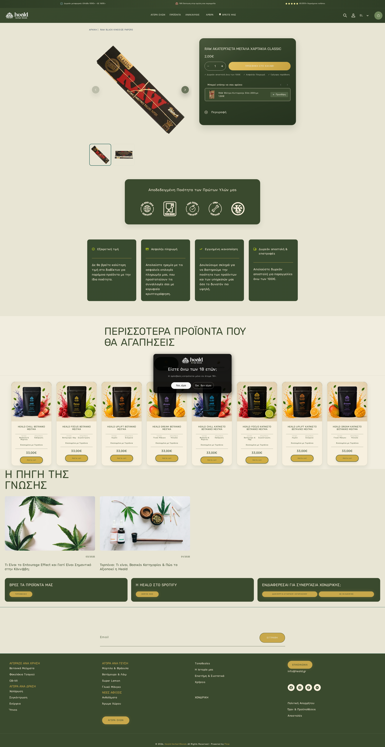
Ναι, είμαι (181, 385)
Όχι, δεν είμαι (203, 385)
